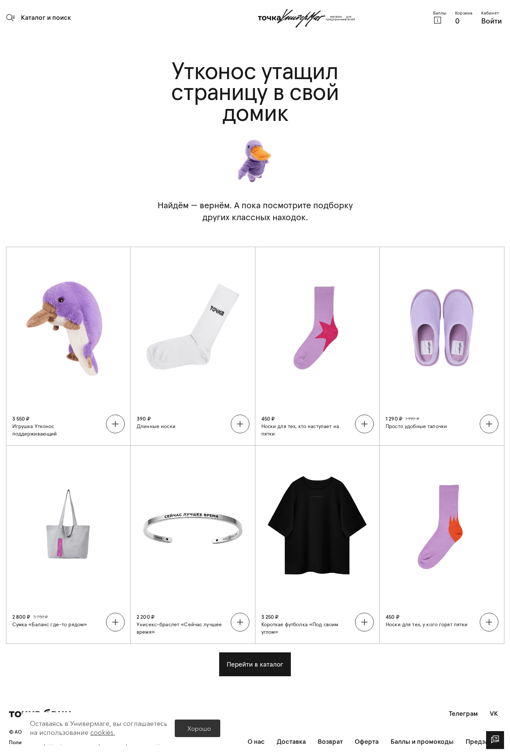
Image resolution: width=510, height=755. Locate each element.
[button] (38, 17)
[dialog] (495, 740)
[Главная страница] (306, 18)
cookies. (102, 733)
